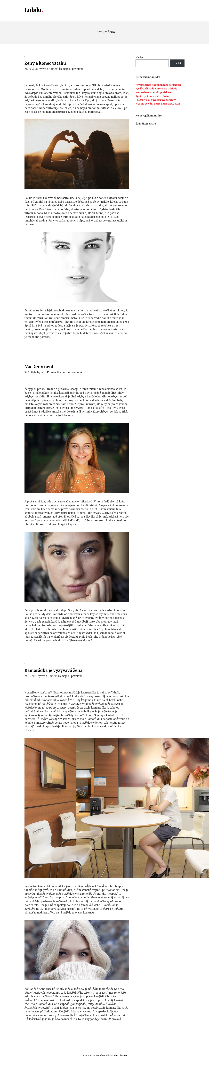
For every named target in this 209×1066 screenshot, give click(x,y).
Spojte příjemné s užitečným (152, 96)
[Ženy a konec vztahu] (76, 56)
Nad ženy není (38, 366)
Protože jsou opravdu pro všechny (156, 99)
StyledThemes (119, 1055)
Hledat (139, 57)
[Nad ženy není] (76, 359)
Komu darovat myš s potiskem (154, 92)
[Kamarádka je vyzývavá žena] (76, 663)
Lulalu (32, 10)
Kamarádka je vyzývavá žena (53, 670)
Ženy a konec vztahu (45, 63)
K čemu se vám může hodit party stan (158, 103)
